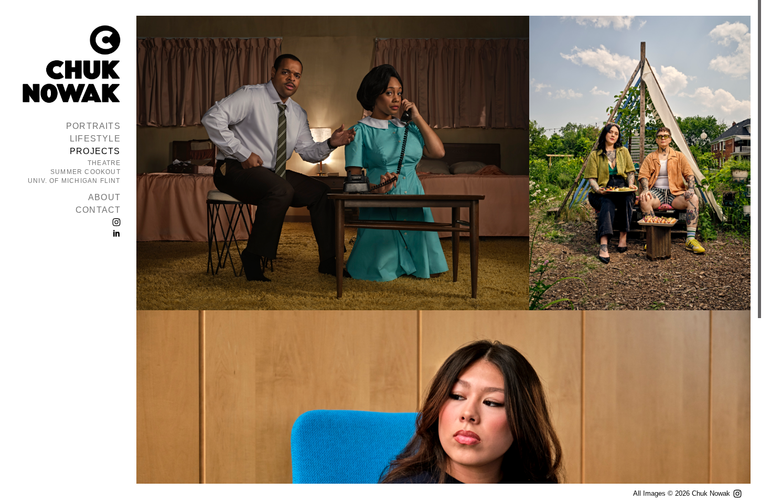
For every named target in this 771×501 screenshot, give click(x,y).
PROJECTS (95, 151)
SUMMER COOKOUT (85, 172)
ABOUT (104, 197)
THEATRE (104, 163)
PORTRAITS (93, 126)
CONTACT (98, 209)
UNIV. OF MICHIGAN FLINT (74, 180)
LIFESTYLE (95, 138)
